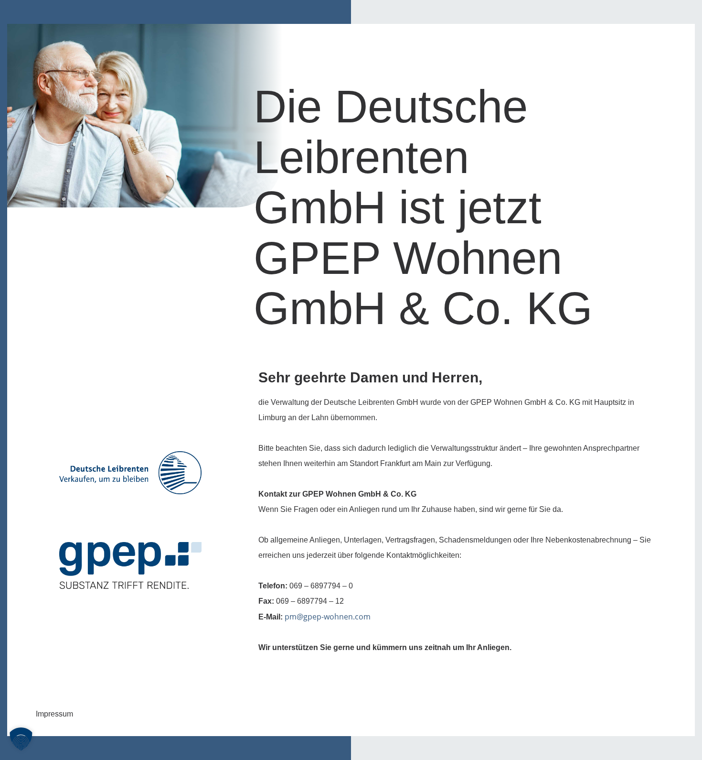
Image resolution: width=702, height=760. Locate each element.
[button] (21, 739)
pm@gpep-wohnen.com (328, 616)
